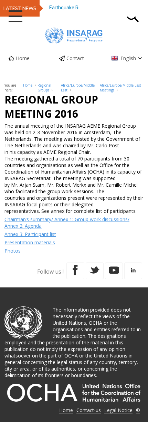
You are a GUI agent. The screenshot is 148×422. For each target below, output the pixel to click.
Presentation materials (29, 242)
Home (23, 58)
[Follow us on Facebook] (75, 271)
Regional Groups (44, 87)
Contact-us (88, 410)
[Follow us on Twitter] (95, 271)
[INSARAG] (74, 35)
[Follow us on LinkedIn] (133, 271)
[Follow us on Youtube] (114, 271)
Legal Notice (118, 410)
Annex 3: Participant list (30, 234)
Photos (12, 250)
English (128, 58)
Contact (75, 58)
